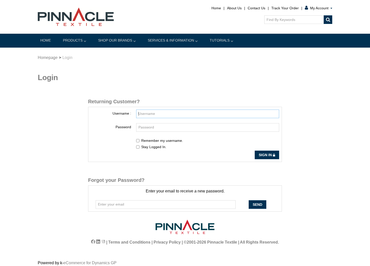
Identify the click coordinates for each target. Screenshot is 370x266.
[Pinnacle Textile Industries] (76, 17)
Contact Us (256, 8)
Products (73, 40)
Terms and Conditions (129, 242)
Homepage (48, 57)
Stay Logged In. (153, 147)
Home (216, 8)
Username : (122, 113)
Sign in (266, 155)
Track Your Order (285, 8)
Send (257, 205)
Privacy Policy (167, 242)
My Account (319, 8)
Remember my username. (162, 141)
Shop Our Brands (115, 40)
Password (123, 127)
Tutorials (220, 40)
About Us (234, 8)
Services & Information (171, 40)
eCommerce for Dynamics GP (90, 263)
